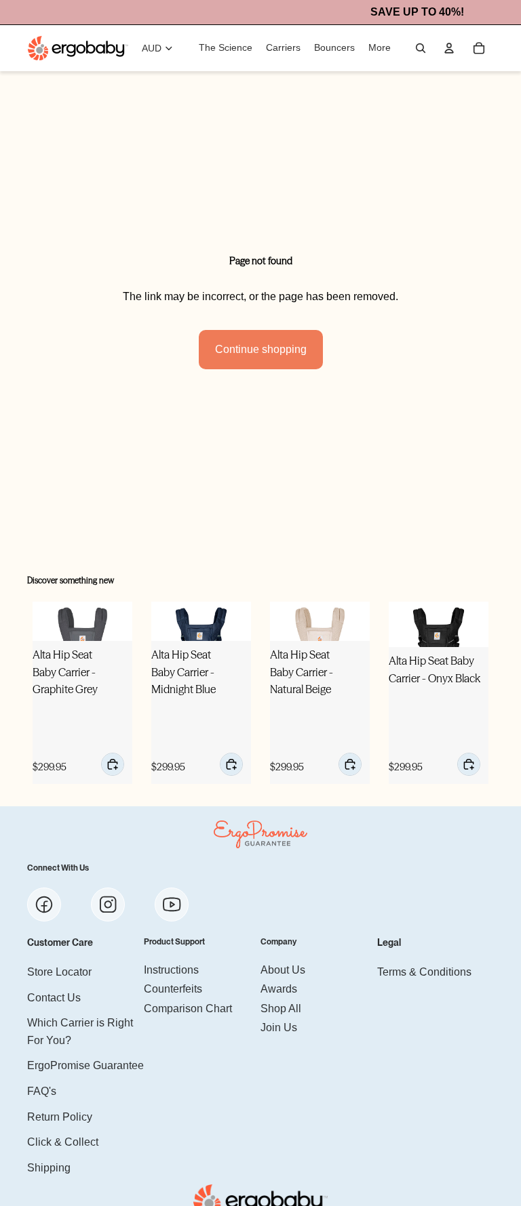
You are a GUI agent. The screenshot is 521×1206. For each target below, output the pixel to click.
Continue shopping (261, 349)
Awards (278, 989)
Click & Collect (62, 1142)
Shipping (49, 1167)
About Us (282, 970)
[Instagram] (108, 905)
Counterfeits (173, 989)
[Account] (449, 48)
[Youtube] (172, 905)
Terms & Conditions (424, 972)
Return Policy (59, 1117)
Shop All (280, 1008)
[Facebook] (44, 905)
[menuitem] (380, 48)
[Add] (112, 764)
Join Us (278, 1028)
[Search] (421, 48)
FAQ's (41, 1091)
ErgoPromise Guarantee (85, 1066)
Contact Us (54, 997)
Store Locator (59, 972)
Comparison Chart (188, 1008)
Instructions (171, 970)
